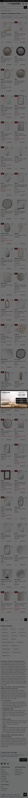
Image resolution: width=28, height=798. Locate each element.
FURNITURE (21, 398)
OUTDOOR (21, 402)
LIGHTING (21, 400)
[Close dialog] (26, 392)
